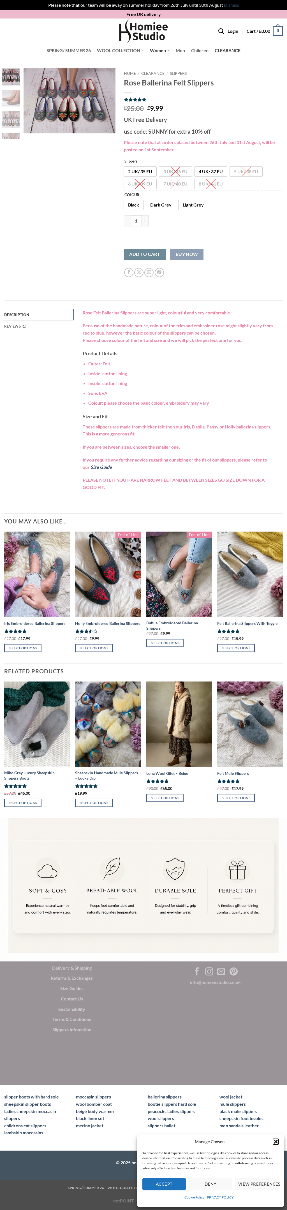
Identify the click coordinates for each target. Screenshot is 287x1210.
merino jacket (89, 1125)
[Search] (221, 31)
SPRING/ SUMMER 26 (69, 50)
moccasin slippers (93, 1096)
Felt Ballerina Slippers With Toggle (247, 623)
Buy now (187, 254)
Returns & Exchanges (72, 978)
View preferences (258, 1183)
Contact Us (72, 998)
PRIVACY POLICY (220, 1197)
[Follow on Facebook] (197, 972)
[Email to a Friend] (149, 272)
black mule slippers (238, 1111)
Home (130, 73)
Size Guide (101, 467)
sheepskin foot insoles (241, 1118)
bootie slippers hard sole (172, 1104)
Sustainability (71, 1009)
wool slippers (161, 1118)
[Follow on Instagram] (209, 972)
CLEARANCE (227, 50)
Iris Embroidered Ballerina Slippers (34, 623)
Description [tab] (16, 314)
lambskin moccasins (23, 1132)
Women (158, 50)
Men (180, 50)
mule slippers (232, 1104)
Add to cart (144, 254)
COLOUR (131, 195)
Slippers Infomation (71, 1029)
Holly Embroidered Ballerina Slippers (107, 623)
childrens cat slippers (25, 1125)
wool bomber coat (94, 1104)
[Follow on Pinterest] (234, 972)
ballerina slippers (165, 1096)
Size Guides (72, 988)
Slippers (178, 73)
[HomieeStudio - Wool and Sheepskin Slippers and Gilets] (143, 31)
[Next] (106, 101)
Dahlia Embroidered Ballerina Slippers (172, 625)
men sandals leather (239, 1125)
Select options (23, 648)
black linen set (90, 1118)
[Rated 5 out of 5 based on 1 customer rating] (203, 99)
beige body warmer (95, 1111)
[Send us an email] (221, 972)
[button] (276, 1141)
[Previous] (32, 101)
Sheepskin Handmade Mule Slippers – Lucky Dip (106, 775)
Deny (210, 1183)
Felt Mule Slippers (233, 773)
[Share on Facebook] (128, 272)
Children (200, 50)
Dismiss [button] (231, 5)
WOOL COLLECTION (118, 50)
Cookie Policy (194, 1197)
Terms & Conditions (71, 1019)
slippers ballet (161, 1125)
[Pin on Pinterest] (159, 272)
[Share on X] (139, 272)
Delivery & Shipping (72, 967)
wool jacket (230, 1096)
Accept (164, 1183)
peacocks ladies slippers (171, 1111)
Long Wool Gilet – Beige (167, 773)
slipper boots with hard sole (31, 1096)
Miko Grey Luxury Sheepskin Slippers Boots (29, 775)
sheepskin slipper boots (27, 1104)
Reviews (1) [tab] (15, 326)
